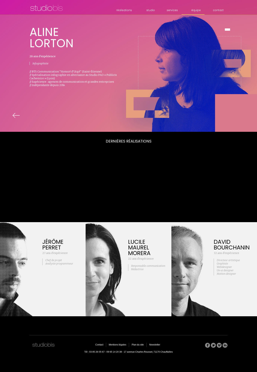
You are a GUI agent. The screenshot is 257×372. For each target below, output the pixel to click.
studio (150, 10)
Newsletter (154, 344)
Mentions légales (117, 344)
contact (218, 10)
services (172, 10)
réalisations (124, 10)
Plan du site (138, 344)
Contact (99, 344)
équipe (196, 10)
